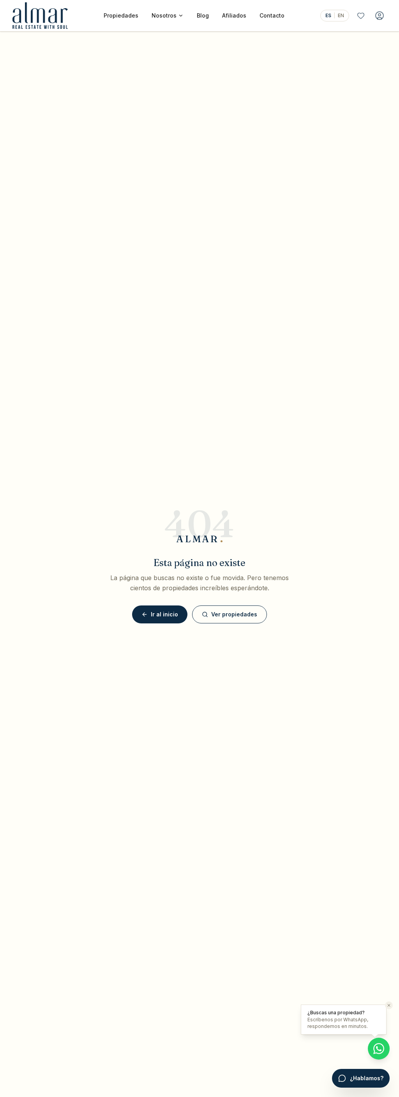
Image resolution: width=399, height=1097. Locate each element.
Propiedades (121, 15)
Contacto (272, 15)
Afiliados (234, 15)
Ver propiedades (234, 614)
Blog (203, 15)
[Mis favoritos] (361, 16)
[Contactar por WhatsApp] (379, 1049)
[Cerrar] (389, 1005)
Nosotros (164, 15)
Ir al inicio (164, 614)
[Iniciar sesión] (380, 16)
